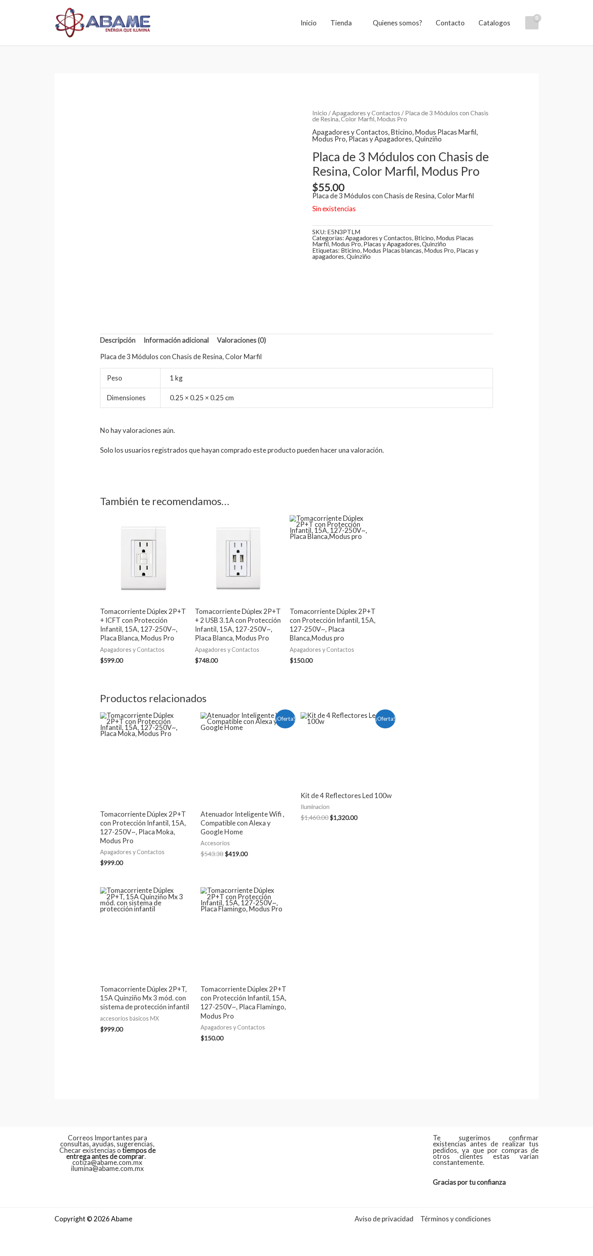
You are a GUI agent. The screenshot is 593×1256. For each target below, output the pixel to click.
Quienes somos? (397, 23)
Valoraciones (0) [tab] (241, 340)
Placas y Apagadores (380, 139)
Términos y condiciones (455, 1218)
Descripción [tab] (118, 340)
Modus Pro (329, 139)
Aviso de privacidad (384, 1218)
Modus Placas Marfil (445, 132)
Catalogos (494, 23)
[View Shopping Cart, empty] (532, 22)
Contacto (450, 23)
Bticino (401, 132)
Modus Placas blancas (392, 250)
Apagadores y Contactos (366, 112)
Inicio (309, 23)
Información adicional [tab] (176, 340)
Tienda (341, 23)
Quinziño (428, 139)
